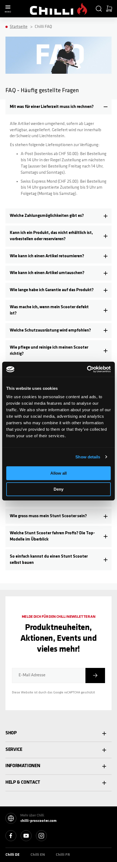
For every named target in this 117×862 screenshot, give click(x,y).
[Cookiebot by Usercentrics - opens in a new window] (87, 369)
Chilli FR (63, 855)
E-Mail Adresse (32, 675)
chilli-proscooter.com (38, 821)
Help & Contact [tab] (22, 782)
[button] (99, 8)
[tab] (58, 106)
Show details (87, 457)
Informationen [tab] (22, 766)
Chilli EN (37, 855)
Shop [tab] (11, 733)
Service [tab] (13, 749)
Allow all (58, 473)
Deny (58, 489)
